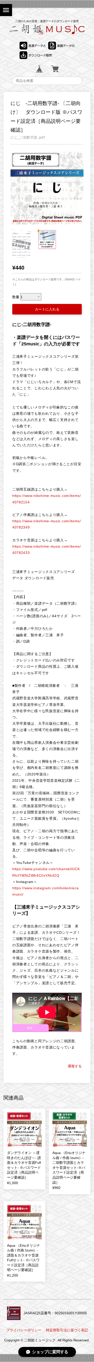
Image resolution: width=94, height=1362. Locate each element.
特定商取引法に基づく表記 (67, 1330)
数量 (15, 297)
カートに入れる (47, 309)
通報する (75, 1066)
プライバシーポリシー (23, 1330)
